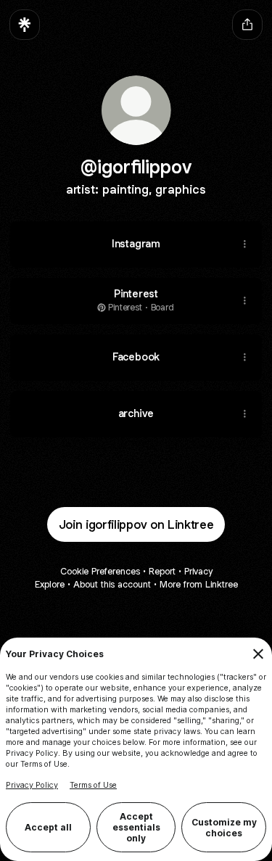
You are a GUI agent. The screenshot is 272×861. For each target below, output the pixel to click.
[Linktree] (24, 24)
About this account (112, 584)
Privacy (198, 571)
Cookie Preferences (100, 571)
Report (162, 571)
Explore (50, 584)
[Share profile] (247, 24)
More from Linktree (199, 584)
